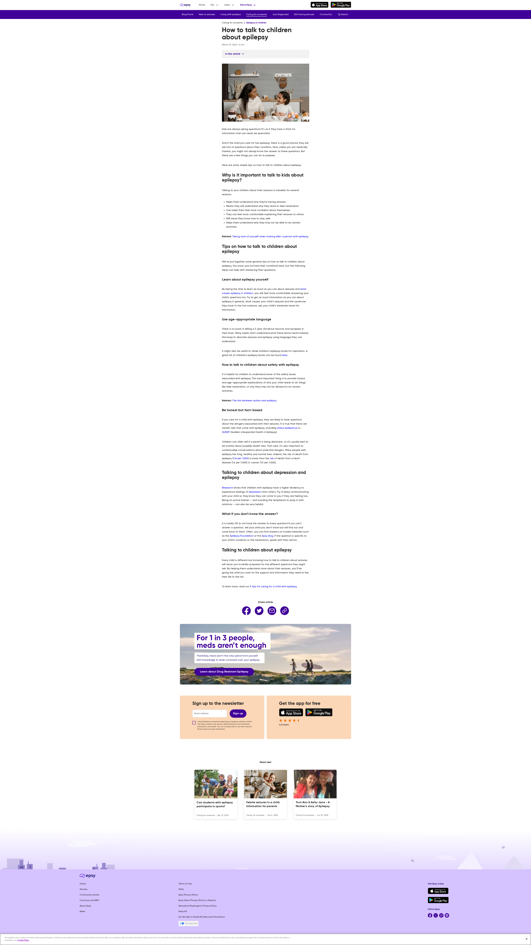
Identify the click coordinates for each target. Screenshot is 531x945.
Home (202, 5)
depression (255, 492)
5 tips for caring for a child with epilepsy (273, 586)
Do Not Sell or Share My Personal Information (202, 917)
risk (272, 458)
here (284, 355)
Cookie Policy (23, 940)
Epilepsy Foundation (241, 536)
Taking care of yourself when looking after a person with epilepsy (270, 236)
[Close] (527, 939)
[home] (185, 5)
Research (227, 488)
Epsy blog (267, 536)
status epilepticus (287, 428)
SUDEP (226, 432)
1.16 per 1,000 (240, 458)
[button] (214, 5)
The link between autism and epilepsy (254, 400)
